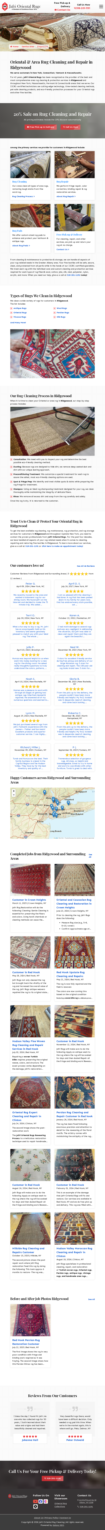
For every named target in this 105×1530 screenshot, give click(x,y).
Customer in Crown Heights (29, 899)
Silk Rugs (61, 317)
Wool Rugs (62, 308)
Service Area (28, 46)
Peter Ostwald (75, 1440)
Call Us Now (72, 126)
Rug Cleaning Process (22, 196)
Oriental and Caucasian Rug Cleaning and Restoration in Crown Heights (74, 903)
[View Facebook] (40, 1501)
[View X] (35, 1506)
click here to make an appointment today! (62, 546)
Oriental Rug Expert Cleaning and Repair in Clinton (26, 1116)
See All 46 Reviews (86, 566)
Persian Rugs (63, 312)
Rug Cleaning (19, 181)
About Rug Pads (20, 245)
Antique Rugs (20, 308)
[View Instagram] (45, 1501)
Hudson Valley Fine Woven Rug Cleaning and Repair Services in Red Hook (28, 1045)
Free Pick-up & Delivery (43, 126)
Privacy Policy (51, 1518)
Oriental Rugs (20, 312)
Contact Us (63, 9)
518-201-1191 (83, 8)
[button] (44, 792)
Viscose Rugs (19, 317)
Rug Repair (62, 181)
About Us (38, 1518)
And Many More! (18, 322)
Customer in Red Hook (26, 972)
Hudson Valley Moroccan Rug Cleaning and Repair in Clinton (74, 1252)
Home (15, 46)
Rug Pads (17, 230)
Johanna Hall (30, 1440)
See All (90, 855)
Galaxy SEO (58, 1525)
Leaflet (56, 838)
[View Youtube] (35, 1501)
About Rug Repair (65, 196)
